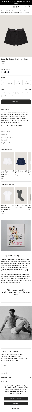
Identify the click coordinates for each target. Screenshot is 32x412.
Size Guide (28, 89)
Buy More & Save (6, 143)
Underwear (15, 11)
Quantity (4, 78)
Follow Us (4, 382)
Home (3, 11)
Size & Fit (4, 134)
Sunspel (4, 373)
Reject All (16, 403)
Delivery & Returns (7, 137)
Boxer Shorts (24, 11)
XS (4, 93)
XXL (28, 93)
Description (5, 109)
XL (22, 93)
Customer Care (6, 377)
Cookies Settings (16, 408)
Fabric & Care (5, 131)
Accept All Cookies (16, 398)
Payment (4, 140)
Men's (8, 11)
